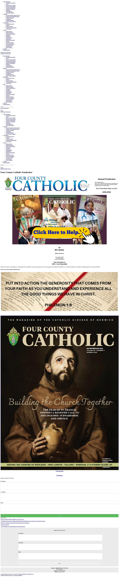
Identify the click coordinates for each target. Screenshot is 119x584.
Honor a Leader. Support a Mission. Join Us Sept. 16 (12, 519)
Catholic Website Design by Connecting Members (11, 575)
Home (2, 168)
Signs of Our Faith (5, 524)
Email (2, 502)
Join (59, 515)
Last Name (3, 492)
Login (2, 110)
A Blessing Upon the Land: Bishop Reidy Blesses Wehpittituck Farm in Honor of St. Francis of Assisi (23, 521)
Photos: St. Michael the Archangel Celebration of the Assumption (15, 523)
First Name (3, 481)
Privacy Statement (23, 574)
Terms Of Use (30, 574)
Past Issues (60, 475)
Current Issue (59, 471)
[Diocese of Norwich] (5, 52)
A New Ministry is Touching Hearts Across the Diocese (13, 526)
